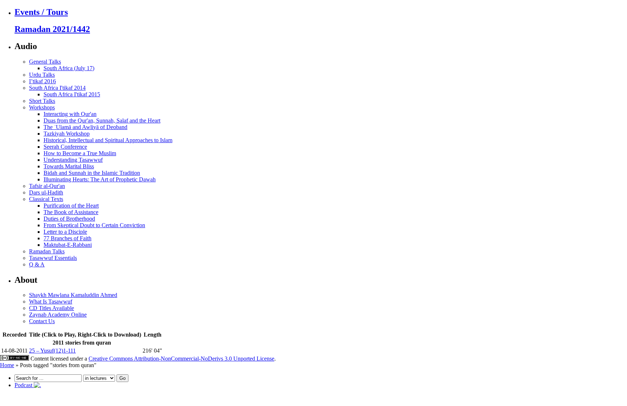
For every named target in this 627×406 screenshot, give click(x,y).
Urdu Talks (42, 75)
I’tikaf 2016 (42, 81)
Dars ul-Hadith (46, 192)
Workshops (42, 107)
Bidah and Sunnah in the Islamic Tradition (92, 173)
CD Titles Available (51, 308)
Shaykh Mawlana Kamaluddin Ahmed (73, 295)
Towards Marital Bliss (69, 166)
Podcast (24, 385)
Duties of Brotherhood (69, 219)
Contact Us (42, 321)
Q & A (37, 264)
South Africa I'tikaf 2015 (72, 94)
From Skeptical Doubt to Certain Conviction (94, 225)
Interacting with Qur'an (70, 114)
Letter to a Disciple (65, 232)
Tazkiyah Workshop (67, 133)
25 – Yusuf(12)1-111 (52, 350)
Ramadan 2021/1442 (52, 29)
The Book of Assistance (71, 212)
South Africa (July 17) (69, 68)
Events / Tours (41, 12)
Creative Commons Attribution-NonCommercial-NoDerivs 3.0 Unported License (181, 358)
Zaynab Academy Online (58, 314)
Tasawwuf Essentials (53, 258)
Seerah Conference (65, 147)
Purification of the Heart (71, 205)
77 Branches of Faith (67, 238)
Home (7, 365)
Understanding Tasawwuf (73, 160)
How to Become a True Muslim (80, 153)
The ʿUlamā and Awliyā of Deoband (85, 127)
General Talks (45, 62)
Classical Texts (46, 199)
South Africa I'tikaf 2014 (57, 88)
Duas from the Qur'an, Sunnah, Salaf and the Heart (102, 120)
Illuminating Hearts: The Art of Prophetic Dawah (100, 179)
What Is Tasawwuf (50, 301)
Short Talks (42, 101)
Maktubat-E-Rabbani (68, 245)
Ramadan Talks (47, 251)
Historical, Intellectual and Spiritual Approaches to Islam (108, 140)
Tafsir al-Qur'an (47, 186)
